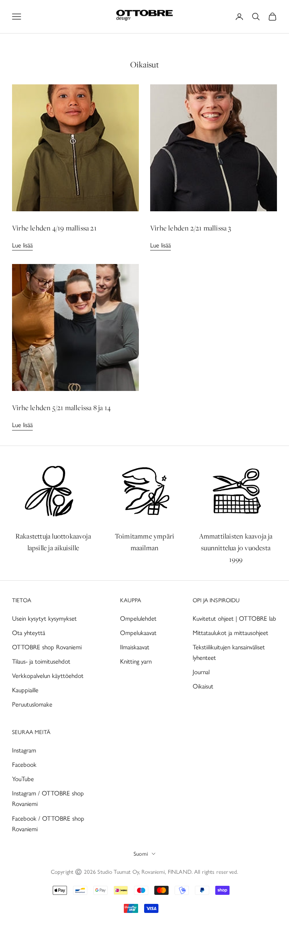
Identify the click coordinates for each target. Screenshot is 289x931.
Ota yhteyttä (28, 632)
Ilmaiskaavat (134, 647)
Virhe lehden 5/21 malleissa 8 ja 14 (61, 407)
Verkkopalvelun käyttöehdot (48, 675)
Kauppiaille (25, 690)
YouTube (23, 779)
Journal (201, 672)
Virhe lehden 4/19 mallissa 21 (54, 227)
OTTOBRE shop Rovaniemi (47, 647)
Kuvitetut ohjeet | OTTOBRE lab (234, 618)
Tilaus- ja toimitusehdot (41, 661)
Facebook (24, 764)
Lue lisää (22, 245)
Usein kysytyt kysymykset (44, 618)
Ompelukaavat (138, 632)
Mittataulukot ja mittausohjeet (230, 632)
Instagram (24, 750)
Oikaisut (203, 686)
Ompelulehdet (138, 618)
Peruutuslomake (32, 704)
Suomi (141, 853)
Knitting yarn (136, 661)
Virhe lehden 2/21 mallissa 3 (190, 227)
